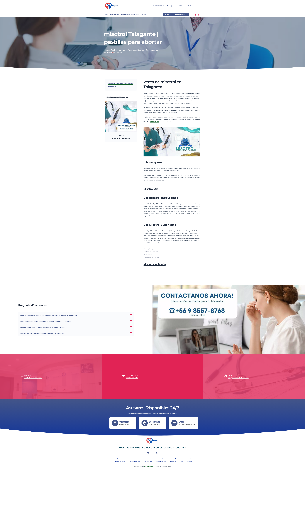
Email (181, 421)
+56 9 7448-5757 (132, 378)
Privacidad (173, 461)
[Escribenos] (144, 423)
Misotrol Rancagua (134, 461)
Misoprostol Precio (155, 264)
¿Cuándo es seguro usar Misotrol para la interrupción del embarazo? (45, 321)
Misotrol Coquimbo (174, 458)
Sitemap (189, 461)
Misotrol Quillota (120, 461)
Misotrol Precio (114, 14)
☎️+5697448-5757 (119, 52)
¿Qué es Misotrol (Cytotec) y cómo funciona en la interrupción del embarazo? (49, 315)
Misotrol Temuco (161, 461)
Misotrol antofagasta (129, 458)
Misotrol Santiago (114, 458)
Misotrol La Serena (189, 458)
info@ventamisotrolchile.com (177, 6)
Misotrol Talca (148, 461)
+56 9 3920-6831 (159, 6)
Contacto (143, 14)
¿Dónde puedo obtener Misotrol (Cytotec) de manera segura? (43, 327)
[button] (145, 142)
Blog (181, 461)
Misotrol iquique (159, 458)
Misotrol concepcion (145, 458)
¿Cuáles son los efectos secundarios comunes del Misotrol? (42, 333)
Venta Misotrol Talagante (33, 378)
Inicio (106, 14)
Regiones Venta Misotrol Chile (130, 14)
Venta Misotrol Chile (149, 466)
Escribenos (154, 421)
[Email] (174, 423)
